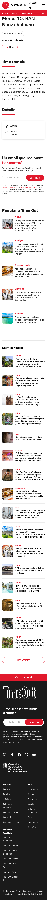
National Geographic (33, 811)
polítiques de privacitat (29, 188)
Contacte (7, 789)
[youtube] (34, 754)
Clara (30, 817)
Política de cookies (11, 813)
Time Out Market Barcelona (10, 852)
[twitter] (26, 754)
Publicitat (7, 794)
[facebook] (19, 754)
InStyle (31, 804)
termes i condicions (9, 188)
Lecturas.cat (33, 789)
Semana (31, 794)
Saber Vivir (32, 827)
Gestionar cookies (11, 822)
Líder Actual (33, 822)
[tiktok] (12, 754)
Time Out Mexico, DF (10, 878)
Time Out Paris (9, 872)
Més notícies (23, 660)
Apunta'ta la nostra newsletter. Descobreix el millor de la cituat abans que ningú (21, 169)
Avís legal (7, 799)
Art (36, 13)
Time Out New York (9, 865)
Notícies (5, 13)
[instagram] (4, 754)
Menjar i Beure (26, 13)
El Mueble (32, 799)
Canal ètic (7, 817)
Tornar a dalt (26, 677)
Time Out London (10, 859)
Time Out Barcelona (7, 839)
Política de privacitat (7, 806)
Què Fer (14, 13)
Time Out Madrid (10, 846)
